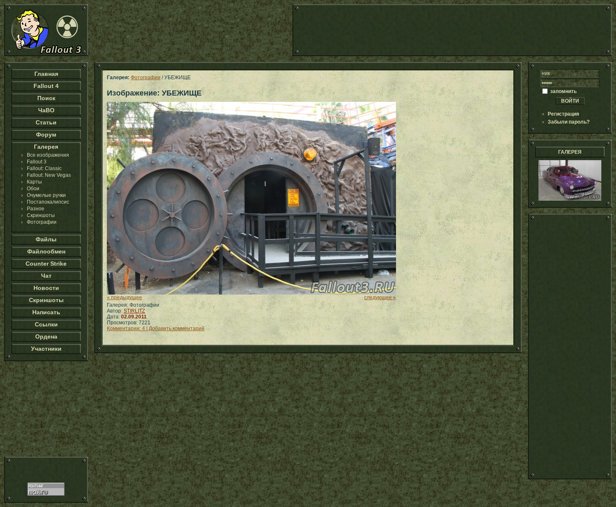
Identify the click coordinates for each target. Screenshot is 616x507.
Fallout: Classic (44, 168)
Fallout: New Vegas (49, 175)
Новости (46, 288)
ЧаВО (46, 110)
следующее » (380, 297)
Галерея (46, 146)
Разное (35, 209)
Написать (46, 312)
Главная (46, 73)
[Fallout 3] (46, 54)
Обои (33, 188)
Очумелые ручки (46, 195)
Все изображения (48, 155)
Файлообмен (46, 251)
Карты (34, 182)
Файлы (46, 239)
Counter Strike (46, 263)
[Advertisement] (452, 30)
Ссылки (46, 324)
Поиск (46, 98)
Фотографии (42, 222)
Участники (46, 348)
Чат (46, 275)
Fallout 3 (37, 162)
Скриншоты (41, 215)
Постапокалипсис (48, 202)
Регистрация (563, 114)
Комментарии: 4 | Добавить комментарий (155, 328)
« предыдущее (124, 297)
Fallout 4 (46, 86)
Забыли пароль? (569, 122)
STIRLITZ (134, 311)
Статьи (46, 122)
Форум (46, 134)
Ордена (46, 336)
